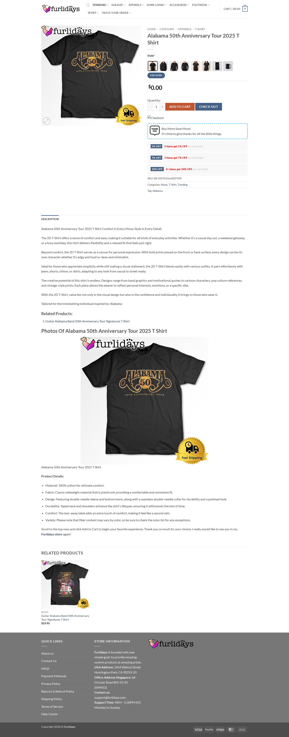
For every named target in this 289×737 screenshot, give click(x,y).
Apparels (135, 4)
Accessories (178, 4)
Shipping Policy (51, 699)
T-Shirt (200, 29)
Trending (99, 4)
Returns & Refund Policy (57, 691)
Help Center (49, 714)
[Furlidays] (61, 9)
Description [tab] (50, 219)
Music (164, 184)
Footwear (199, 4)
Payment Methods (53, 676)
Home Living (155, 4)
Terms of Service (52, 706)
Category (167, 29)
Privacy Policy (50, 683)
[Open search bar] (88, 4)
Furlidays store (51, 534)
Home (151, 29)
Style (151, 55)
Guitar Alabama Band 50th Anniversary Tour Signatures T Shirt (87, 321)
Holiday (117, 4)
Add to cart (180, 106)
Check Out (208, 106)
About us (47, 653)
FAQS (45, 668)
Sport (92, 12)
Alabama (158, 190)
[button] (236, 8)
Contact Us (49, 661)
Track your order (115, 12)
